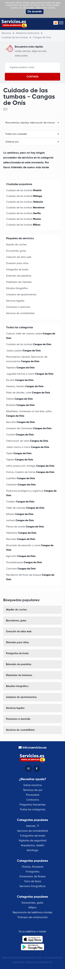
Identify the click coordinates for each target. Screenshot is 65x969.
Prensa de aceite (25, 526)
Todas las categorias (32, 809)
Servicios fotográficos (32, 886)
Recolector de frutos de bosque (30, 577)
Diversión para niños (17, 263)
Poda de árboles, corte (28, 392)
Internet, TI (32, 826)
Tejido (19, 453)
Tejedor (19, 459)
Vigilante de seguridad (32, 840)
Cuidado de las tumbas (23, 190)
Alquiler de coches (16, 244)
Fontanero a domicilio (18, 307)
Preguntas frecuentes (33, 804)
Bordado (20, 405)
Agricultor (21, 556)
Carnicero (21, 568)
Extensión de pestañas (18, 276)
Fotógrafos (32, 871)
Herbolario (21, 533)
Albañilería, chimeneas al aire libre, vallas (29, 413)
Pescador (20, 539)
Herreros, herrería (25, 386)
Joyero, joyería (23, 350)
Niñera (32, 907)
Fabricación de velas (27, 441)
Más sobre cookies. (46, 8)
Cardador (21, 484)
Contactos (32, 800)
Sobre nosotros (32, 785)
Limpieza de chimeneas (28, 428)
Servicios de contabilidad (20, 313)
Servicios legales (15, 301)
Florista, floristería (32, 867)
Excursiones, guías (16, 251)
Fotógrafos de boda (17, 269)
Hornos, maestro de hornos (30, 472)
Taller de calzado (25, 508)
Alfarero (19, 514)
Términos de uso (32, 790)
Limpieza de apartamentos (21, 294)
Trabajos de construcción (32, 917)
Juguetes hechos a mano (29, 374)
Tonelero (20, 501)
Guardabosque (24, 562)
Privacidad (32, 795)
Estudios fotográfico (17, 288)
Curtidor (20, 434)
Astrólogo (32, 850)
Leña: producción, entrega (30, 466)
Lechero (20, 520)
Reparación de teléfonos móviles (32, 912)
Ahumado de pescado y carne (29, 547)
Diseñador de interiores (19, 282)
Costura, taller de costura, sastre (30, 335)
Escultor (19, 380)
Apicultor (20, 422)
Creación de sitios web (18, 257)
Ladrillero (20, 478)
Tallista (19, 399)
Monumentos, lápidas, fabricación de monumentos (26, 359)
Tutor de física (32, 881)
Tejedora (20, 367)
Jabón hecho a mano (27, 447)
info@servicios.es (34, 747)
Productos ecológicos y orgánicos (31, 493)
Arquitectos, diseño (32, 845)
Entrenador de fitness (33, 876)
